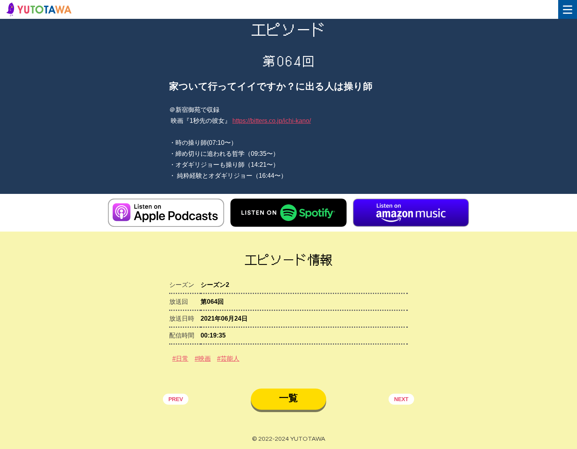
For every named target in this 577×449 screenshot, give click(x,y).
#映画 (203, 358)
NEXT (401, 399)
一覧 (288, 397)
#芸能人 (228, 358)
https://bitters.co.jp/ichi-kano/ (271, 120)
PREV (175, 399)
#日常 (180, 358)
